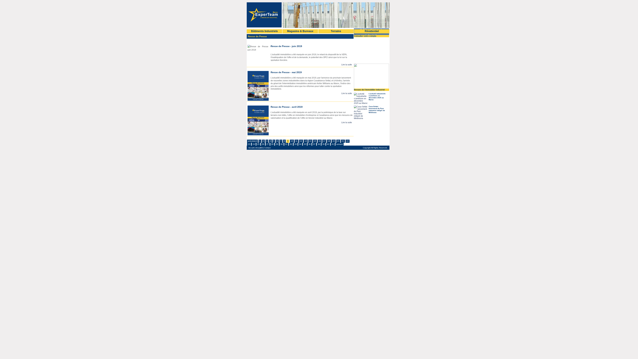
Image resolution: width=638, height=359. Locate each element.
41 (333, 144)
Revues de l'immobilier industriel (369, 90)
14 (310, 141)
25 (258, 144)
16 (320, 141)
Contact (267, 148)
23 (249, 144)
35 (305, 144)
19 (333, 141)
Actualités (259, 148)
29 (277, 144)
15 (315, 141)
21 (343, 141)
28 (272, 144)
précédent (252, 141)
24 (254, 144)
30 (281, 144)
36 (309, 144)
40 (328, 144)
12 (301, 141)
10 (292, 141)
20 (338, 141)
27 (267, 144)
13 (306, 141)
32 (291, 144)
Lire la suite (346, 64)
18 (329, 141)
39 (323, 144)
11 (296, 141)
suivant (339, 144)
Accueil (251, 148)
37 (314, 144)
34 (300, 144)
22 (347, 141)
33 (295, 144)
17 (324, 141)
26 (263, 144)
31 (286, 144)
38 (319, 144)
